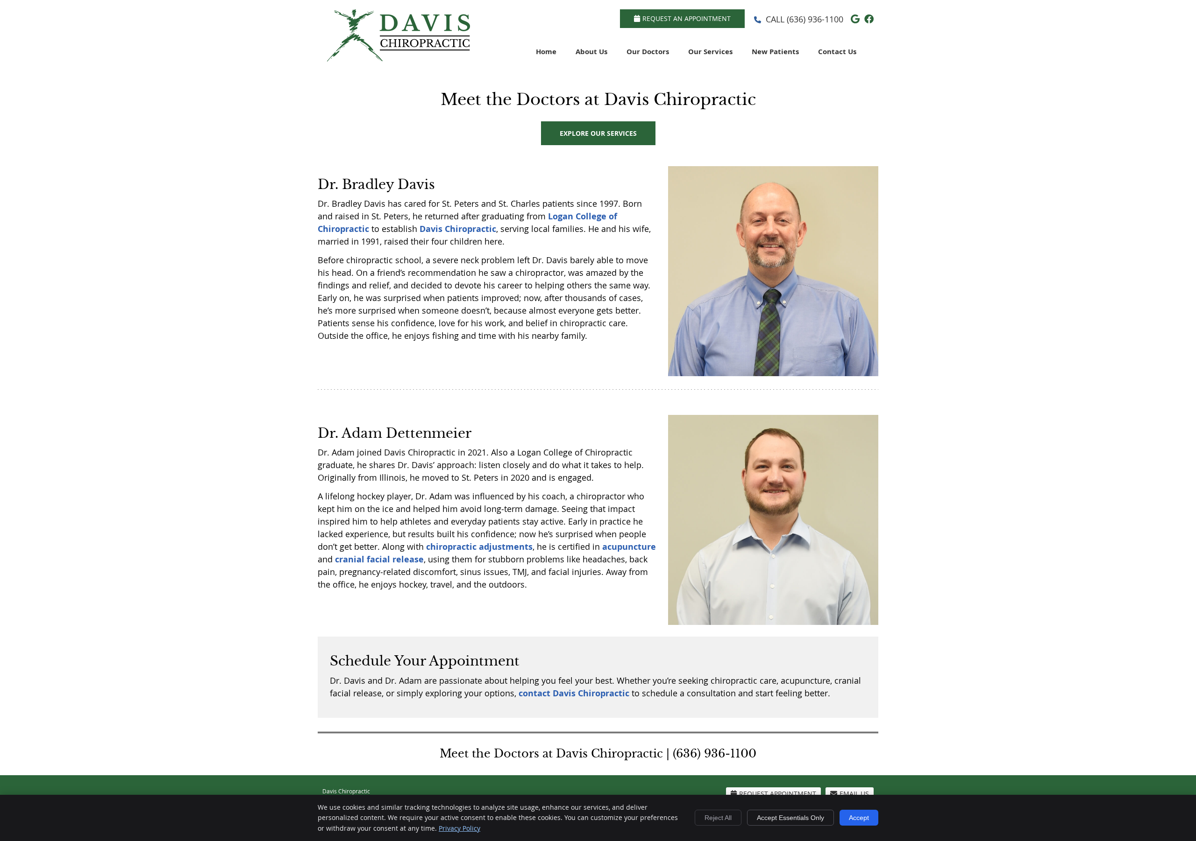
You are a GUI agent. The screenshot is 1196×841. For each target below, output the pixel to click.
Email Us (854, 793)
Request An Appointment (686, 18)
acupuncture (629, 547)
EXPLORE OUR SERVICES (598, 133)
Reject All (718, 817)
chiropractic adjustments (479, 547)
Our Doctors (647, 51)
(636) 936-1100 (815, 19)
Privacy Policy (459, 828)
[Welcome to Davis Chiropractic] (398, 58)
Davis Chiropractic (458, 229)
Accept (859, 817)
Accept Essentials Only (790, 817)
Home (546, 51)
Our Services (710, 51)
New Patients (775, 51)
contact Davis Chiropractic (574, 693)
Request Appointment (777, 793)
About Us (591, 51)
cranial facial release (379, 559)
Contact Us (837, 51)
